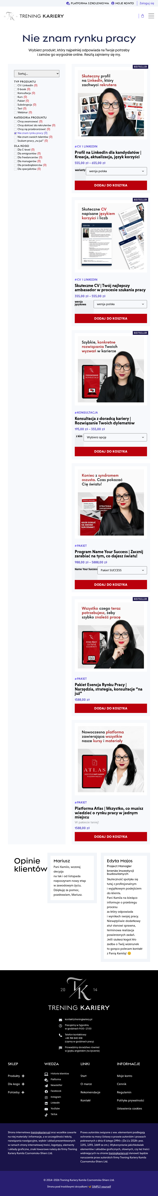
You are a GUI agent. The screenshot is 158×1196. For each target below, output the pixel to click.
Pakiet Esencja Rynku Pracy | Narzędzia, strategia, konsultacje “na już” (108, 689)
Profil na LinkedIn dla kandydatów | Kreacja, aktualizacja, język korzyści (108, 154)
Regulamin (124, 1092)
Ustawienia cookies (129, 1108)
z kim (79, 436)
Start (84, 1076)
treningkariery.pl (40, 1132)
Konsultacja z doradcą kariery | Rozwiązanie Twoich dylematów (105, 420)
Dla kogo (14, 1084)
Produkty (14, 1076)
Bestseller (140, 66)
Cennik (121, 1084)
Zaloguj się (147, 3)
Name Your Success (86, 569)
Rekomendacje (90, 1092)
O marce (86, 1084)
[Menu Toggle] (151, 16)
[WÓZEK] (143, 16)
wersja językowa (80, 303)
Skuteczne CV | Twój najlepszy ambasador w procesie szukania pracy (110, 287)
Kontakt (86, 1100)
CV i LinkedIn (87, 146)
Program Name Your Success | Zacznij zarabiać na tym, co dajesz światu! (109, 553)
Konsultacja (87, 412)
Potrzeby (14, 1092)
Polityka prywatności (130, 1100)
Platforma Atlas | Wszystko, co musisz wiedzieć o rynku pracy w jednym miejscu (109, 812)
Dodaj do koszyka (111, 185)
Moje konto (124, 1076)
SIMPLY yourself (101, 1186)
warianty (80, 170)
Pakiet (82, 545)
